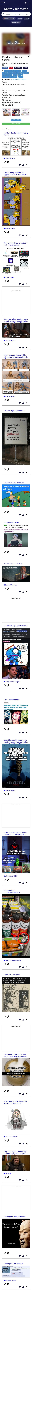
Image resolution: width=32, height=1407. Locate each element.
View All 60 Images (16, 119)
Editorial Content (16, 22)
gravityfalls (14, 77)
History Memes (10, 158)
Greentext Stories (10, 1280)
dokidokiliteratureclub (8, 73)
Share (5, 67)
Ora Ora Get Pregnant (19, 79)
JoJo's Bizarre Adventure (13, 960)
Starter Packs (9, 277)
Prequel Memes (10, 341)
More (26, 67)
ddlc (6, 71)
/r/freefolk (8, 1173)
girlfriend (20, 77)
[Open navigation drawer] (30, 2)
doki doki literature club (15, 71)
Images (20, 18)
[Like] (23, 165)
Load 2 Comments (16, 123)
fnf (16, 73)
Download (18, 67)
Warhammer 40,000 (11, 876)
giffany (20, 75)
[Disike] (19, 165)
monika (24, 71)
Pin (11, 67)
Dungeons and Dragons (12, 682)
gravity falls (6, 77)
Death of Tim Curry (11, 585)
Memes (27, 18)
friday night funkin (23, 73)
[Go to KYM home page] (3, 2)
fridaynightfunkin (7, 75)
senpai (15, 75)
